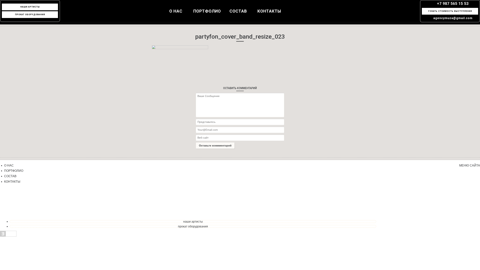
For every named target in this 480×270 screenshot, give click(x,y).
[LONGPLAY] (240, 15)
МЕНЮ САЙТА (469, 165)
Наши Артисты (30, 7)
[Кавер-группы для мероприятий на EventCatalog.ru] (8, 235)
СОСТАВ (10, 176)
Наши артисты (193, 221)
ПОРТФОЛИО (207, 11)
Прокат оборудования (193, 226)
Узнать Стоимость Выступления (450, 11)
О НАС (175, 11)
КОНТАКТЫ (269, 11)
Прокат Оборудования (30, 14)
